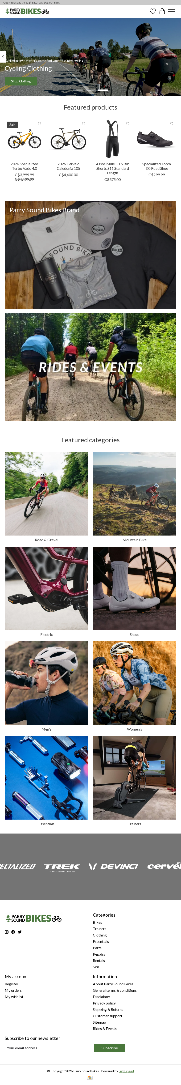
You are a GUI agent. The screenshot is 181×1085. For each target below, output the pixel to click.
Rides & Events (105, 1028)
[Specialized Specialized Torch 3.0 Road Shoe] (156, 139)
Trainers (134, 823)
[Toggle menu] (171, 11)
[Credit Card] (90, 1078)
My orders (13, 990)
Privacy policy (104, 1003)
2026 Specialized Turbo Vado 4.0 (24, 166)
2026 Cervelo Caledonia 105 (68, 166)
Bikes (97, 922)
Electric (46, 634)
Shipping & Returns (108, 1009)
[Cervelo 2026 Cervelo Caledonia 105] (68, 139)
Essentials (46, 823)
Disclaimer (101, 996)
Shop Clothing (21, 81)
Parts (97, 947)
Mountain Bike (135, 539)
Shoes (134, 634)
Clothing (100, 935)
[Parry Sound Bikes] (27, 11)
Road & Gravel (46, 539)
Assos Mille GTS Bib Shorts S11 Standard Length (112, 168)
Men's (46, 729)
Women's (134, 729)
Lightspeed (126, 1071)
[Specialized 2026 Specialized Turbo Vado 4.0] (24, 139)
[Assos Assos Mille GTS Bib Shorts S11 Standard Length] (112, 139)
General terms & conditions (115, 990)
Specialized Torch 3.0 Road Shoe (156, 166)
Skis (96, 967)
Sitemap (99, 1022)
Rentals (99, 960)
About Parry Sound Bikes (113, 984)
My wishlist (14, 996)
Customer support (107, 1015)
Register (11, 984)
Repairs (99, 954)
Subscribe (110, 1048)
